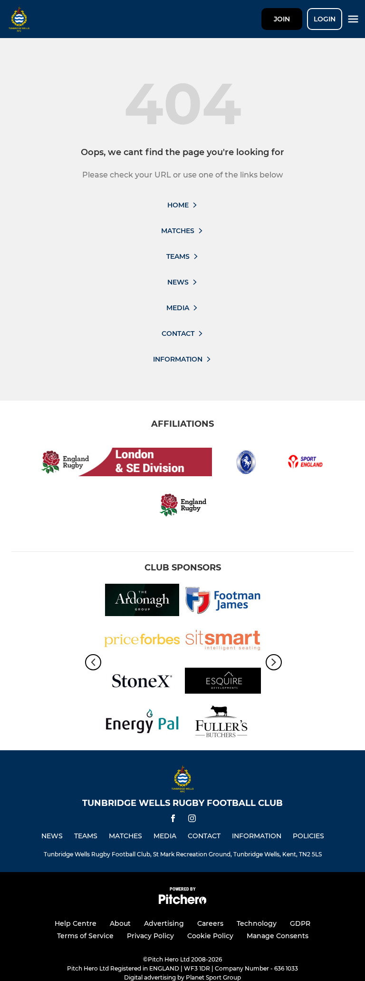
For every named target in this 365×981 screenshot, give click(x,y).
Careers (210, 923)
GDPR (300, 923)
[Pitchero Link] (182, 901)
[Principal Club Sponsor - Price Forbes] (142, 642)
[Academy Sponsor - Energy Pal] (142, 723)
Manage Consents (277, 936)
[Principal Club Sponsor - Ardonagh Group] (142, 601)
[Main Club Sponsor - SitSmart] (223, 642)
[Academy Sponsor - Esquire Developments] (223, 682)
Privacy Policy (150, 936)
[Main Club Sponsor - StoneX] (142, 682)
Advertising (164, 923)
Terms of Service (85, 936)
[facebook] (173, 820)
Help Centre (75, 923)
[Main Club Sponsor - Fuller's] (223, 723)
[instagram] (192, 820)
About (120, 923)
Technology (257, 923)
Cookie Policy (210, 936)
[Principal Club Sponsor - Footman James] (223, 601)
